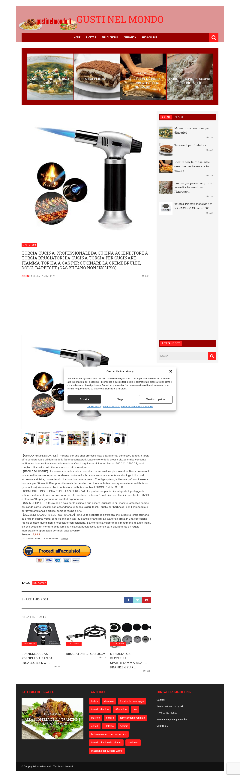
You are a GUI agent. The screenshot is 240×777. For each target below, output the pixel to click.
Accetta (84, 399)
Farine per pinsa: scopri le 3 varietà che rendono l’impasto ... (194, 187)
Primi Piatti (50, 73)
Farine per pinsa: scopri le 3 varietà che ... (189, 81)
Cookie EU (162, 725)
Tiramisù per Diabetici (96, 79)
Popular (179, 117)
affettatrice (121, 709)
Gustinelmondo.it (43, 766)
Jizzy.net (178, 706)
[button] (170, 371)
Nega (120, 399)
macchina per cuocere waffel (106, 750)
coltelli (94, 726)
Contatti (161, 699)
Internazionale (52, 714)
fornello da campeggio (132, 701)
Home (77, 37)
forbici (94, 701)
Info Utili (143, 73)
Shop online (149, 37)
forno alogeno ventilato (132, 717)
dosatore (109, 701)
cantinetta (133, 742)
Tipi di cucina (109, 37)
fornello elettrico (100, 709)
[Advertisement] (86, 308)
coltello (110, 717)
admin (25, 276)
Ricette (91, 37)
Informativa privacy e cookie (172, 719)
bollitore (95, 717)
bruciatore (39, 583)
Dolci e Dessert (96, 73)
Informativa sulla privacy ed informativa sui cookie (128, 406)
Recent (166, 117)
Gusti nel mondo (120, 19)
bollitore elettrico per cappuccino (108, 734)
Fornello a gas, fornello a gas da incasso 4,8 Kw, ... (37, 658)
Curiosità (130, 37)
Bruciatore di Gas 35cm (86, 654)
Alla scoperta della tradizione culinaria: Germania (52, 721)
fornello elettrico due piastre (106, 742)
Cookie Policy (94, 406)
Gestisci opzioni (155, 399)
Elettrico (109, 726)
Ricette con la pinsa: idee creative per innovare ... (143, 83)
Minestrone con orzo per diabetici (50, 81)
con (135, 709)
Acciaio (124, 726)
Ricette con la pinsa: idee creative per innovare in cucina (192, 166)
